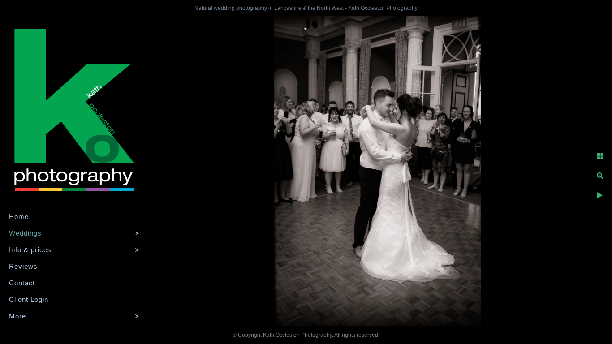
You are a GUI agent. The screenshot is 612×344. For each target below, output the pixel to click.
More (17, 316)
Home (19, 216)
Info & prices (30, 250)
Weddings (25, 233)
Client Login (28, 299)
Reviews (23, 266)
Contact (22, 283)
